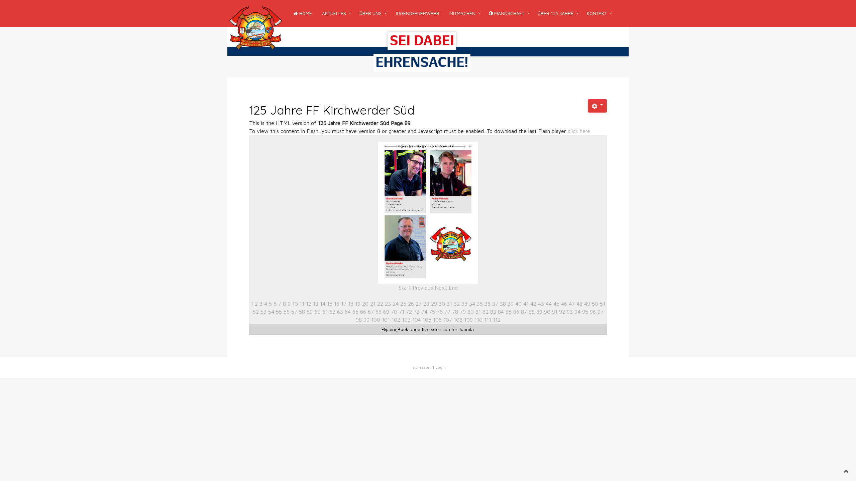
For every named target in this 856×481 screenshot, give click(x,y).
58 (302, 312)
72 (409, 312)
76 (440, 312)
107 (447, 320)
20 (365, 304)
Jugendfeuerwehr (417, 13)
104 (416, 320)
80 (470, 312)
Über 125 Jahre (555, 13)
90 (547, 312)
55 (279, 312)
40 (518, 304)
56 (287, 312)
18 (350, 304)
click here (579, 131)
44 (549, 304)
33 (464, 304)
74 (424, 312)
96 (593, 312)
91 (554, 312)
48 (579, 304)
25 (403, 304)
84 (501, 312)
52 (256, 312)
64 (348, 312)
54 (271, 312)
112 (497, 320)
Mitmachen (462, 13)
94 (577, 312)
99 (366, 320)
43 (541, 304)
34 (472, 304)
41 (526, 304)
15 (329, 304)
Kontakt (597, 13)
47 (572, 304)
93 (570, 312)
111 (487, 320)
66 (363, 312)
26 (411, 304)
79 (463, 312)
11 (302, 304)
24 (396, 304)
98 (359, 320)
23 (388, 304)
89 (539, 312)
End (453, 288)
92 (562, 312)
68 (379, 312)
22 (380, 304)
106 (437, 320)
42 (533, 304)
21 (373, 304)
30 (442, 304)
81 (478, 312)
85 (509, 312)
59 (310, 312)
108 (458, 320)
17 (343, 304)
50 (595, 304)
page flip (419, 329)
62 (332, 312)
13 (315, 304)
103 (406, 320)
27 (419, 304)
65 (355, 312)
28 (426, 304)
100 (375, 320)
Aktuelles (334, 13)
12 (308, 304)
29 (434, 304)
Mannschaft (508, 13)
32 (457, 304)
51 (602, 304)
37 (495, 304)
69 (386, 312)
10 (295, 304)
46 (564, 304)
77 (447, 312)
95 (585, 312)
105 (427, 320)
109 (468, 320)
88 (532, 312)
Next (441, 288)
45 (556, 304)
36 (488, 304)
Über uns (370, 13)
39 (511, 304)
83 (493, 312)
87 (524, 312)
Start (405, 288)
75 (432, 312)
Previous (423, 288)
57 (294, 312)
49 (587, 304)
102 (396, 320)
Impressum (421, 367)
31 (449, 304)
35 (480, 304)
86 (516, 312)
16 (336, 304)
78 (455, 312)
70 (394, 312)
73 (417, 312)
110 (478, 320)
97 (601, 312)
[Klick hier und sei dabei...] (428, 51)
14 (322, 304)
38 (503, 304)
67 (371, 312)
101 (386, 320)
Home (305, 13)
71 (401, 312)
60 (317, 312)
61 (325, 312)
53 (263, 312)
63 (340, 312)
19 (357, 304)
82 (486, 312)
